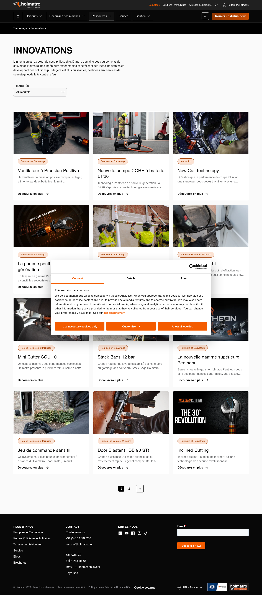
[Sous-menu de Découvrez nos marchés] (83, 16)
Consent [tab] (77, 278)
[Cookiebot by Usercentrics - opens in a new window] (191, 266)
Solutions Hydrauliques (174, 5)
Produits (32, 16)
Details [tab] (131, 278)
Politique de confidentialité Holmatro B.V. (109, 587)
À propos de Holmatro (200, 5)
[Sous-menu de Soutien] (149, 16)
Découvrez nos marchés (64, 16)
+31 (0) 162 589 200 (78, 538)
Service (123, 16)
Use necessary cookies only (80, 326)
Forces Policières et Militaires (32, 538)
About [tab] (184, 278)
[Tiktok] (146, 533)
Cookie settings (144, 587)
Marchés (22, 86)
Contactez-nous (76, 532)
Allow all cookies (182, 326)
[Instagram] (139, 533)
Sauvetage (154, 5)
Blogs (17, 556)
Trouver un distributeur (230, 16)
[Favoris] (216, 5)
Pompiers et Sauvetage (28, 532)
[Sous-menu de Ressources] (110, 16)
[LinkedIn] (120, 533)
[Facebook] (133, 533)
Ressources (99, 16)
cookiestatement (114, 312)
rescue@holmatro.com (80, 544)
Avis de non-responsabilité (71, 587)
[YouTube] (126, 533)
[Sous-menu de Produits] (41, 16)
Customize (129, 326)
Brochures (19, 562)
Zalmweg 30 (73, 554)
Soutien (141, 16)
